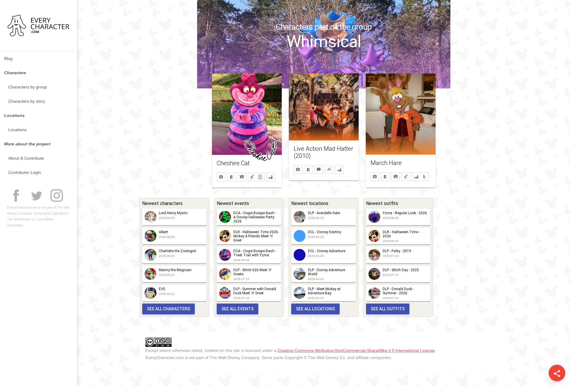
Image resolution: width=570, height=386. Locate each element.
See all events (237, 308)
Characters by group (27, 87)
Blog (8, 58)
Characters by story (26, 101)
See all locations (315, 308)
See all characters (168, 308)
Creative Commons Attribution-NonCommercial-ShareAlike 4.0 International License (356, 350)
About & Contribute (26, 158)
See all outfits (388, 308)
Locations (17, 129)
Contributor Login (24, 172)
